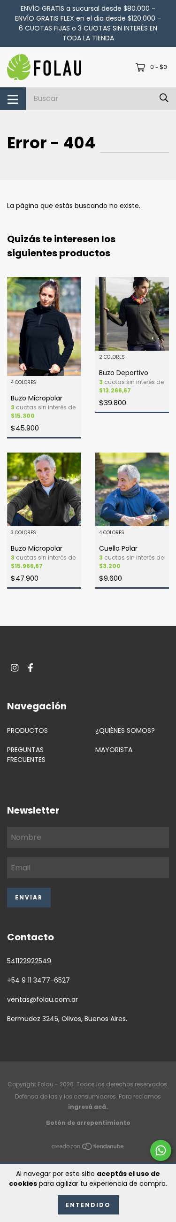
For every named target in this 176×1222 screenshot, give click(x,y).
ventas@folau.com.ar (42, 999)
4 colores (23, 383)
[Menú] (13, 98)
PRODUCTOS (27, 730)
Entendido (88, 1205)
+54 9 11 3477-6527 (38, 980)
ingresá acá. (88, 1107)
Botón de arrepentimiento (88, 1123)
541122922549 (29, 961)
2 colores (112, 357)
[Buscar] (164, 98)
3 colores (23, 533)
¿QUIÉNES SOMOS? (125, 730)
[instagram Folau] (14, 667)
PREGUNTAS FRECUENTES (26, 754)
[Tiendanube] (88, 1148)
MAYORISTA (113, 749)
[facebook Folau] (30, 667)
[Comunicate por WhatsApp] (160, 1150)
